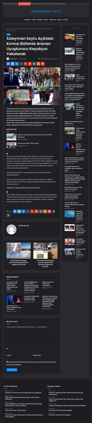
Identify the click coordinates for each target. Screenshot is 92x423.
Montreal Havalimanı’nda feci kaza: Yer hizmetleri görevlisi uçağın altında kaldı (74, 160)
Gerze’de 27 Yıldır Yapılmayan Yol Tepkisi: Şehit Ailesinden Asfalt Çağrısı (12, 285)
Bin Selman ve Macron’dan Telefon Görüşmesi (73, 188)
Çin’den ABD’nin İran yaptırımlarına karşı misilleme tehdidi (74, 204)
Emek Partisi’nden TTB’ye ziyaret (28, 143)
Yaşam (59, 19)
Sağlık (46, 19)
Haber (34, 19)
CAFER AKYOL (13, 58)
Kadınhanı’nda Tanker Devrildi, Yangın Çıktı (81, 252)
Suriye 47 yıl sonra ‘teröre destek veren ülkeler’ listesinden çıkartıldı (73, 196)
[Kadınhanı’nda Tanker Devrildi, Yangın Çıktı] (70, 251)
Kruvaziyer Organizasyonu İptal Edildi (80, 241)
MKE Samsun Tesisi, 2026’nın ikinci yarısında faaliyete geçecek (80, 133)
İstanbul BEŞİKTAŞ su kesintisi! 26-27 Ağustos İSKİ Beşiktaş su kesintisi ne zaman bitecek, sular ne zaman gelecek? (31, 286)
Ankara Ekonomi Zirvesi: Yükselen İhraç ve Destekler (13, 307)
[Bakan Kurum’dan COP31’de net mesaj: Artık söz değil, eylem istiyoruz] (70, 106)
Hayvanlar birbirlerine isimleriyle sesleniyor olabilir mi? (79, 215)
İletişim (65, 19)
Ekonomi (40, 19)
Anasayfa (27, 19)
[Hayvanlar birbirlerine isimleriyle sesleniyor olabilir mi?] (70, 213)
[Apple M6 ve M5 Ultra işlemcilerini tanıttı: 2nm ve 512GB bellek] (70, 227)
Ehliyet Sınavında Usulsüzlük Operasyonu (47, 283)
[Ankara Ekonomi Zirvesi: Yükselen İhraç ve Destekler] (14, 300)
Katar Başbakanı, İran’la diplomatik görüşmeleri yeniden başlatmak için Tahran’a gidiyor (73, 67)
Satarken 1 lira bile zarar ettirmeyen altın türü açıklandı (80, 38)
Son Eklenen (75, 28)
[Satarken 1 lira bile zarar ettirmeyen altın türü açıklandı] (70, 37)
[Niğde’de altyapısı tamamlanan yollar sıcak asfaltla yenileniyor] (11, 137)
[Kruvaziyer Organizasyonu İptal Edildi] (70, 241)
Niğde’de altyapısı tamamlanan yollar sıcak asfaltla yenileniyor (80, 53)
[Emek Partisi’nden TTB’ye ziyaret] (11, 145)
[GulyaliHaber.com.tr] (46, 11)
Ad (7, 348)
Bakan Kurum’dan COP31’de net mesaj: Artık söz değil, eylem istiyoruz (80, 109)
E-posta (9, 355)
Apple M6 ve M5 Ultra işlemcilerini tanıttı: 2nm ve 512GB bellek (81, 229)
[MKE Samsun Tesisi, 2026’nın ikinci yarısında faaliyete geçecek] (70, 130)
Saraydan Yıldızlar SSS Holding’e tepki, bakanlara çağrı (31, 298)
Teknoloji (52, 19)
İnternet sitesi (37, 355)
